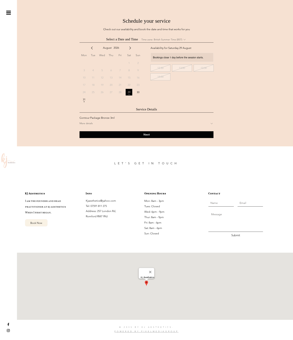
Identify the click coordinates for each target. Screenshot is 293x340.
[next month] (130, 48)
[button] (8, 13)
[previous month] (92, 48)
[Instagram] (8, 330)
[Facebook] (8, 324)
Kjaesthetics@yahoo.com (101, 200)
